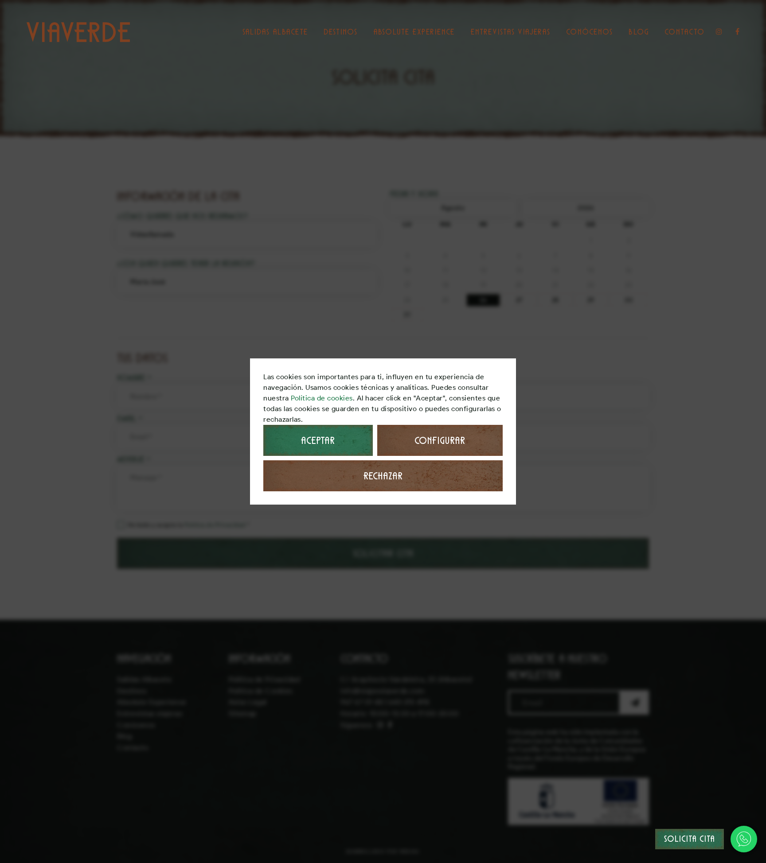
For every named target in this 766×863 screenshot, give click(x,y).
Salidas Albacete (275, 31)
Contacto (684, 31)
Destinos (341, 31)
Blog (639, 31)
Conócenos (589, 31)
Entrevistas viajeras (510, 31)
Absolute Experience (414, 31)
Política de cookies (322, 398)
